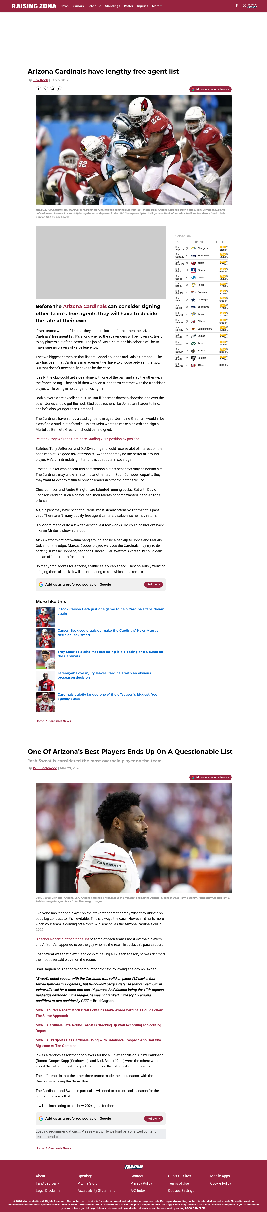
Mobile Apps (220, 1176)
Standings (112, 6)
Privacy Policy (141, 1183)
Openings (85, 1176)
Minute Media (30, 1201)
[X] (244, 5)
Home (40, 721)
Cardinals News (59, 721)
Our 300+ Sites (179, 1176)
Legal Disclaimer (49, 1191)
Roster (128, 6)
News (64, 6)
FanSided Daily (47, 1183)
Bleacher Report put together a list (62, 939)
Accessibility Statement (96, 1191)
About (40, 1176)
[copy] (59, 89)
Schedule (94, 6)
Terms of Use (178, 1183)
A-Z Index (138, 1191)
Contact (137, 1176)
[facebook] (237, 5)
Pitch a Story (87, 1183)
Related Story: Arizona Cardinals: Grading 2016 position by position (88, 439)
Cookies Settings (181, 1191)
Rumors (78, 6)
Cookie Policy (220, 1183)
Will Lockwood (45, 768)
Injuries (142, 6)
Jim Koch (40, 80)
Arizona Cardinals (85, 306)
